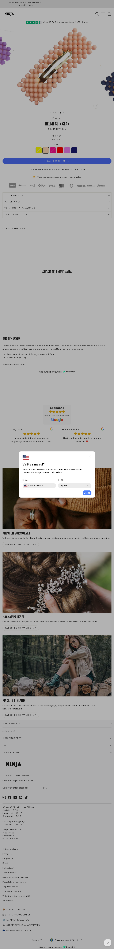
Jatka (87, 493)
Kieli (61, 480)
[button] (89, 457)
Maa (25, 480)
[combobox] (33, 485)
